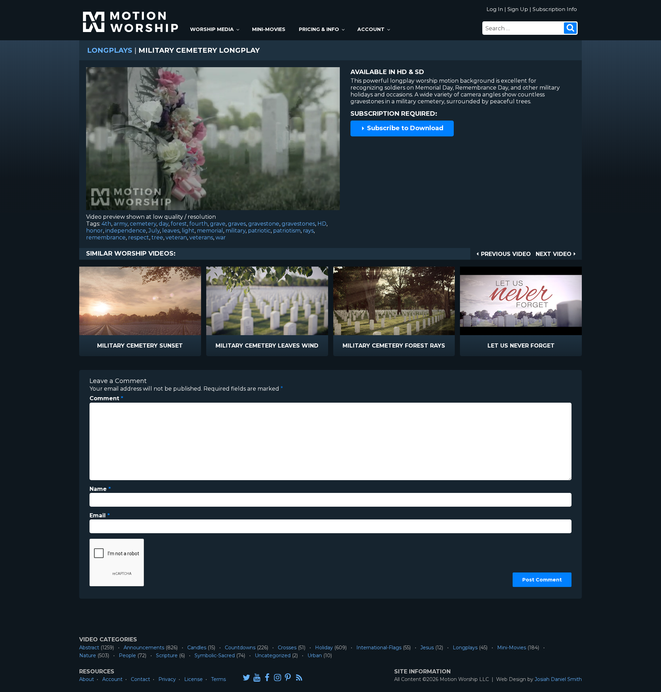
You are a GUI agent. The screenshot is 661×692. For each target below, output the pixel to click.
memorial (210, 230)
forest (179, 223)
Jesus (427, 647)
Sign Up (517, 9)
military (235, 230)
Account (371, 29)
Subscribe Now (158, 346)
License (193, 679)
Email (100, 515)
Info (110, 346)
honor (94, 230)
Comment (106, 398)
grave (217, 223)
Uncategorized (273, 655)
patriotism (287, 230)
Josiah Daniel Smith (558, 679)
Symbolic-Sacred (215, 655)
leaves (170, 230)
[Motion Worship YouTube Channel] (257, 677)
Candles (196, 647)
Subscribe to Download (404, 128)
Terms (218, 679)
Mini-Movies (268, 29)
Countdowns (240, 647)
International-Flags (378, 647)
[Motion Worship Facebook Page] (267, 677)
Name (100, 489)
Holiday (324, 647)
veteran (176, 237)
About (86, 679)
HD (321, 223)
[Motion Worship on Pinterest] (288, 677)
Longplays (109, 50)
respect (138, 237)
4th (106, 223)
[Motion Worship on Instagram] (277, 677)
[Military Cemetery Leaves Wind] (267, 301)
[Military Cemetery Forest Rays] (394, 301)
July (154, 230)
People (127, 655)
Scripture (167, 655)
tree (157, 237)
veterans (201, 237)
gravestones (298, 223)
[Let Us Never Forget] (521, 301)
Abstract (89, 647)
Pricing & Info (319, 29)
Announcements (144, 647)
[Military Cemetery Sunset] (140, 301)
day (163, 223)
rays (308, 230)
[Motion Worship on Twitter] (246, 677)
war (221, 237)
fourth (198, 223)
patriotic (259, 230)
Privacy (167, 679)
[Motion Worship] (131, 16)
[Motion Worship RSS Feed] (299, 678)
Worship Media (212, 29)
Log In (494, 9)
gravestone (263, 223)
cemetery (143, 223)
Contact (140, 679)
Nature (87, 655)
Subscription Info (555, 9)
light (188, 230)
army (120, 223)
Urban (314, 655)
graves (237, 223)
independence (125, 230)
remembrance (106, 237)
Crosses (287, 647)
